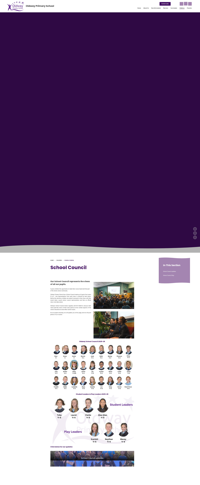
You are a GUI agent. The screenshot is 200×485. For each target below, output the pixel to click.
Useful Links (165, 4)
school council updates (92, 459)
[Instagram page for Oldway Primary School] (177, 4)
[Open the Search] (181, 4)
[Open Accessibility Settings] (190, 4)
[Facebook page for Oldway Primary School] (173, 4)
